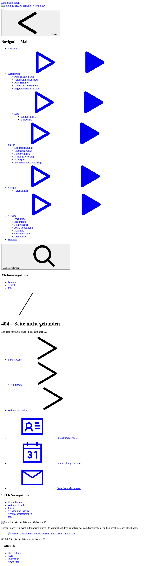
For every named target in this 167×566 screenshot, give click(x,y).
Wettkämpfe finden (17, 410)
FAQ (10, 556)
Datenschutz (14, 553)
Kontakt (12, 285)
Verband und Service (18, 511)
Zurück (55, 34)
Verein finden (15, 384)
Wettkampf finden (17, 505)
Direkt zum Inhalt (10, 2)
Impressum (13, 558)
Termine (12, 282)
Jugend (11, 508)
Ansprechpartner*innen (20, 513)
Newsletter (13, 561)
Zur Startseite (15, 359)
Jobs (10, 288)
